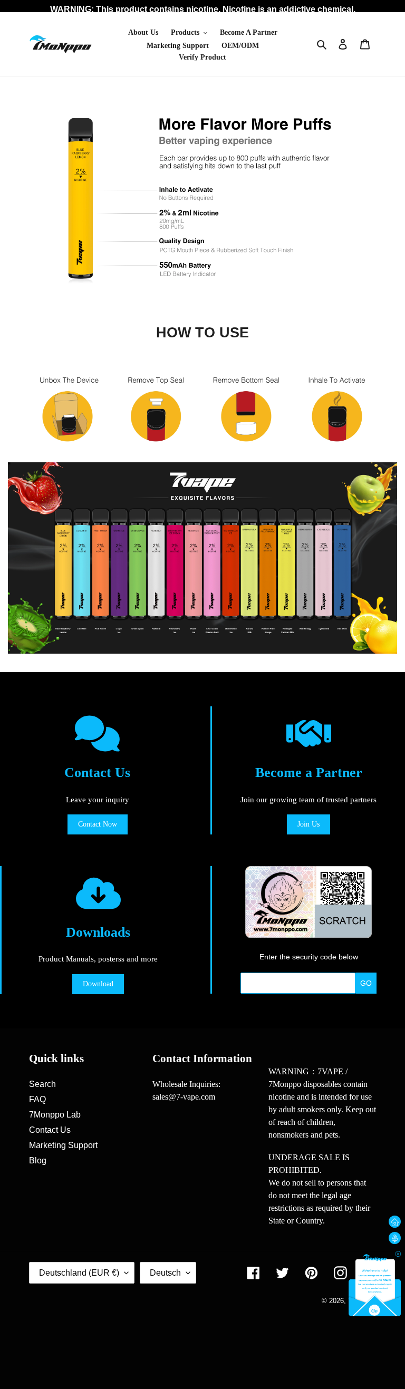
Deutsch (165, 1272)
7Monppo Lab (55, 1114)
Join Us (308, 824)
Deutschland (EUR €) (79, 1272)
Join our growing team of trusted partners (308, 799)
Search (42, 1084)
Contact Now (97, 824)
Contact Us (97, 772)
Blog (37, 1160)
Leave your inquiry (97, 799)
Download (98, 984)
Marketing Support (63, 1145)
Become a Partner (308, 772)
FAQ (37, 1099)
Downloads (98, 932)
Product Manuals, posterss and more (98, 959)
